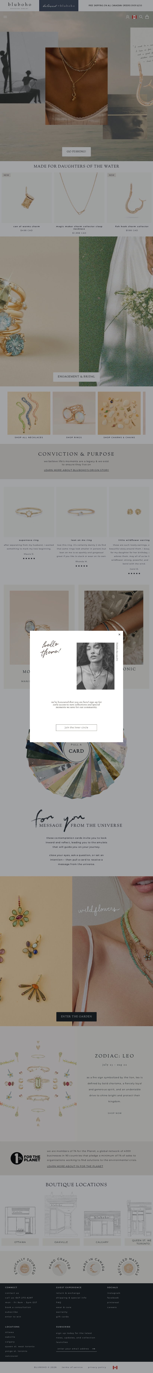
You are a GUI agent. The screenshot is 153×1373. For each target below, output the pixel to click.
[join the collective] (76, 686)
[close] (119, 634)
